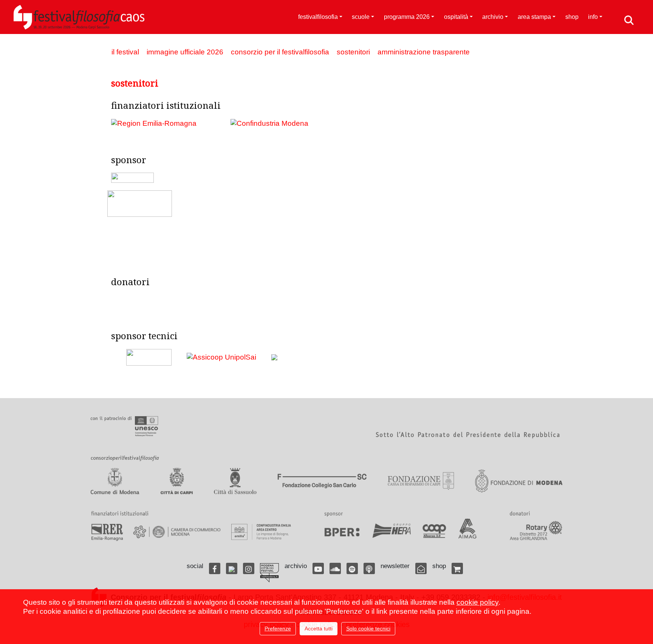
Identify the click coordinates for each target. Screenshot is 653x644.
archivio (492, 17)
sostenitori (353, 52)
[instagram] (248, 568)
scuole (361, 17)
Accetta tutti (319, 628)
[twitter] (231, 568)
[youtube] (318, 568)
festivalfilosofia (318, 17)
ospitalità (456, 17)
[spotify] (352, 568)
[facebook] (214, 568)
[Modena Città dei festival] (269, 572)
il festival (125, 52)
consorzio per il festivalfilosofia (280, 52)
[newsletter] (421, 568)
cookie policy (477, 602)
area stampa (534, 17)
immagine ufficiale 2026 (185, 52)
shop (572, 17)
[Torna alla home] (79, 17)
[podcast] (369, 568)
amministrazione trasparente (424, 52)
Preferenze (278, 628)
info (593, 17)
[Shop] (457, 568)
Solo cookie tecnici (368, 628)
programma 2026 (407, 17)
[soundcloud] (335, 568)
